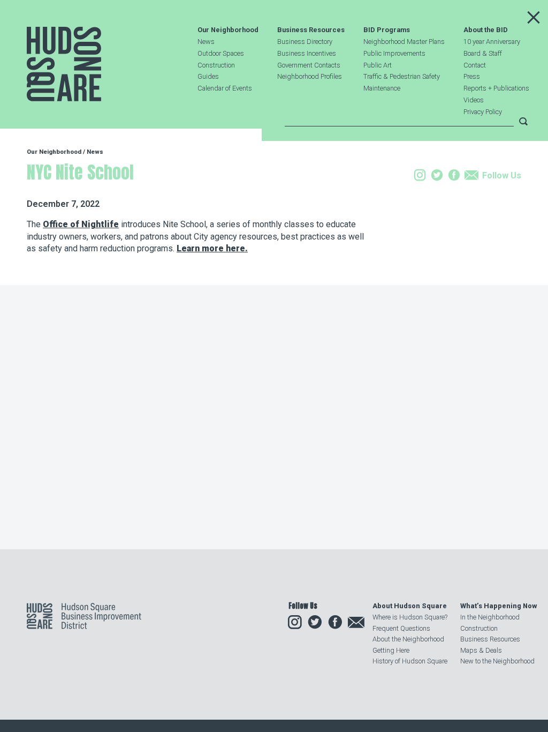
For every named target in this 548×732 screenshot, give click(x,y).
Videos (473, 100)
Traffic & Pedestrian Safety (401, 76)
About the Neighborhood (408, 639)
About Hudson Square (409, 606)
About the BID (485, 30)
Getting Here (390, 650)
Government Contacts (308, 65)
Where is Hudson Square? (409, 617)
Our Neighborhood (227, 30)
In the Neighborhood (490, 617)
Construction (216, 65)
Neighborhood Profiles (309, 76)
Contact (474, 65)
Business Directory (304, 42)
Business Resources (311, 30)
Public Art (377, 65)
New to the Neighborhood (497, 661)
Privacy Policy (482, 112)
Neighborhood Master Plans (404, 42)
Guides (208, 76)
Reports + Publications (496, 88)
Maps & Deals (481, 650)
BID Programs (386, 30)
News (206, 42)
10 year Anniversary (491, 42)
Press (471, 76)
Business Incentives (306, 53)
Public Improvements (394, 53)
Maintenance (381, 88)
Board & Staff (482, 53)
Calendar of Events (224, 88)
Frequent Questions (401, 628)
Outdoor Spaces (220, 53)
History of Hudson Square (409, 661)
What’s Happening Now (498, 606)
